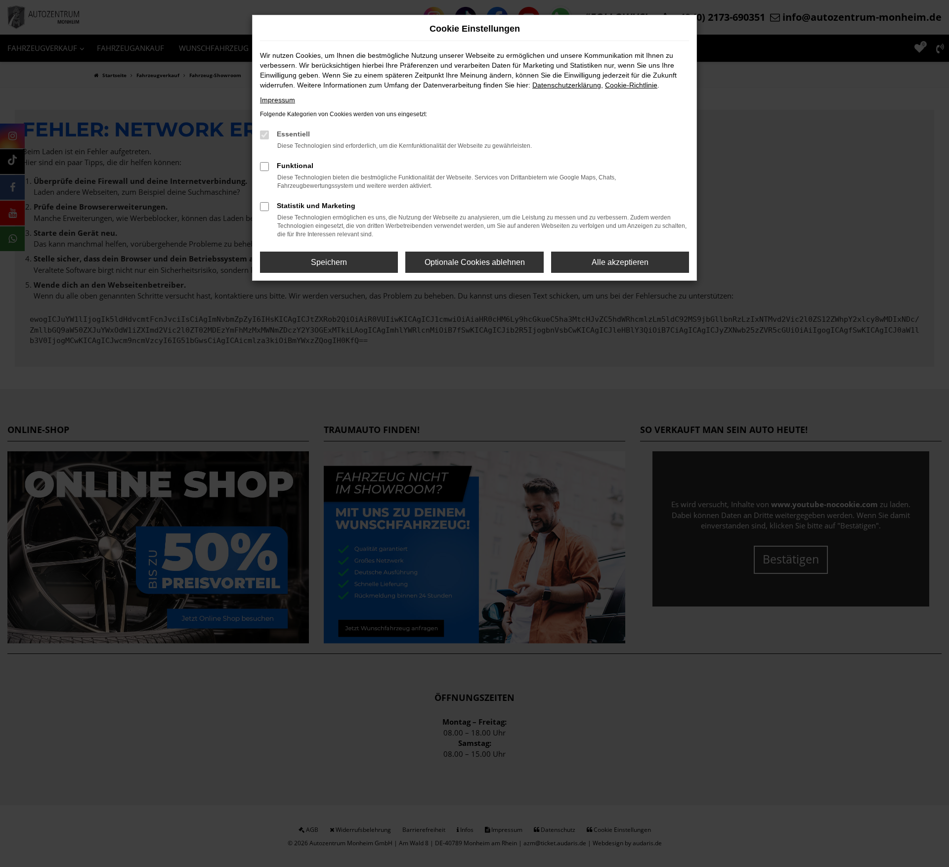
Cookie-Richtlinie (631, 85)
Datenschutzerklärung (566, 85)
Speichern (329, 262)
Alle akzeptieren (620, 262)
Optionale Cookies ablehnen (475, 262)
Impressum (277, 100)
